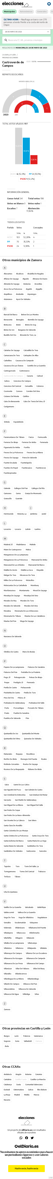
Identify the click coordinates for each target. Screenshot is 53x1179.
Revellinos (30, 754)
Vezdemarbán (20, 923)
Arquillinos (8, 294)
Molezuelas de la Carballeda (15, 585)
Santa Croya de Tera (40, 836)
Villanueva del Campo (35, 963)
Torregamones (10, 871)
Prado (6, 713)
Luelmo (38, 529)
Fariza (31, 437)
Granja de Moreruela (33, 493)
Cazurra (30, 376)
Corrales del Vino (33, 391)
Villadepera (8, 933)
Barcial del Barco (10, 315)
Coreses (19, 391)
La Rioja (7, 1095)
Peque (6, 682)
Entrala (7, 422)
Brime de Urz (9, 330)
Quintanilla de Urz (11, 733)
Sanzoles (43, 851)
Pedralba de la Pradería (30, 672)
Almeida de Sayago (12, 284)
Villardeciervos (21, 974)
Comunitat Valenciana (34, 1084)
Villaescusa (21, 933)
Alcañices (20, 274)
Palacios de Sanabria (36, 667)
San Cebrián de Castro (33, 790)
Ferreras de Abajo (11, 442)
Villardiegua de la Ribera (14, 979)
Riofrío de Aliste (10, 759)
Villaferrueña (34, 933)
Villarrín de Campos (11, 984)
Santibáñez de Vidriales (13, 851)
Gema (18, 493)
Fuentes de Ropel (11, 468)
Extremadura (19, 1090)
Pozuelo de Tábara (35, 708)
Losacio (18, 529)
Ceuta (18, 1084)
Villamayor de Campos (13, 953)
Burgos (7, 1036)
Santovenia (30, 851)
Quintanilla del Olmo (12, 739)
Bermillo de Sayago (36, 320)
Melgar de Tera (10, 575)
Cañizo (7, 381)
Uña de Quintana (10, 892)
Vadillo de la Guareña (12, 907)
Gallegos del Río (38, 488)
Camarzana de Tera (12, 355)
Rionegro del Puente (29, 759)
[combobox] (28, 40)
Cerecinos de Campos (22, 381)
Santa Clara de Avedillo (13, 825)
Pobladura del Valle (36, 703)
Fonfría (27, 447)
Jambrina (33, 514)
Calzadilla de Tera (31, 350)
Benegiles (20, 320)
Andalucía (8, 1074)
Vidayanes (34, 923)
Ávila (7, 1046)
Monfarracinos (10, 590)
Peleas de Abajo (35, 677)
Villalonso (19, 948)
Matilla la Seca (27, 570)
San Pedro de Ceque (12, 810)
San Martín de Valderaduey (25, 800)
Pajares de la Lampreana (14, 667)
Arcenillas (38, 284)
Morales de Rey (10, 601)
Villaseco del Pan (30, 984)
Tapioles (7, 866)
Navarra (7, 1100)
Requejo (19, 754)
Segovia (7, 1041)
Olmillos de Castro (11, 652)
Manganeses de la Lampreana (16, 555)
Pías (27, 718)
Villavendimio (9, 989)
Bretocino (8, 325)
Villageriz (19, 938)
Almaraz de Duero (40, 279)
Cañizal (40, 376)
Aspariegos (31, 294)
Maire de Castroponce (12, 550)
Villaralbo (7, 974)
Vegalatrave (42, 917)
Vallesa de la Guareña (26, 912)
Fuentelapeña (26, 463)
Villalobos (8, 948)
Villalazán (30, 938)
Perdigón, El (18, 682)
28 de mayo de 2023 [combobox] (13, 32)
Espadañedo (18, 422)
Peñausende (26, 688)
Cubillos (26, 396)
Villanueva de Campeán (35, 958)
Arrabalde (20, 294)
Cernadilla (29, 386)
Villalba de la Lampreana (14, 943)
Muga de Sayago (27, 621)
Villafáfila (7, 938)
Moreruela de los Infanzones (26, 611)
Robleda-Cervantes (11, 764)
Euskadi (7, 1090)
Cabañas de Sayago (12, 350)
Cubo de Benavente (12, 401)
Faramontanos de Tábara (14, 437)
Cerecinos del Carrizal (12, 386)
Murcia (36, 1095)
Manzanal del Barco (36, 565)
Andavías (27, 284)
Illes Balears (42, 1090)
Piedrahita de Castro (12, 693)
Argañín (29, 289)
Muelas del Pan (10, 621)
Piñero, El (21, 698)
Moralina (7, 611)
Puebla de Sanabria (21, 713)
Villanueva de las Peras (13, 963)
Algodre (26, 279)
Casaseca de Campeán (25, 361)
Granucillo (8, 498)
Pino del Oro (9, 698)
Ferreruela (44, 442)
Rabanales (8, 754)
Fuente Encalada (10, 463)
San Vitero (32, 820)
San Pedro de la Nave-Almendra (17, 815)
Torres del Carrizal (27, 871)
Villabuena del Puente (37, 928)
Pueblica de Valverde (12, 718)
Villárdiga (26, 994)
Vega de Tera (9, 917)
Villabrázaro (20, 928)
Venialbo (7, 923)
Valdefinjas (41, 907)
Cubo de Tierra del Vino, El (34, 401)
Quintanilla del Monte (30, 733)
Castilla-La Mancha (38, 1079)
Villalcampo (32, 943)
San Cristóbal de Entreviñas (15, 795)
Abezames (8, 274)
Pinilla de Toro (30, 693)
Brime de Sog (30, 325)
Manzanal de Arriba (39, 560)
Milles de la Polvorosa (13, 580)
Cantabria (7, 1079)
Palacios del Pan (10, 672)
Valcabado (29, 907)
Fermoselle (42, 437)
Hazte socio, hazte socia (26, 1168)
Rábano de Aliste (35, 769)
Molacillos (30, 580)
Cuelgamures (9, 406)
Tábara (17, 877)
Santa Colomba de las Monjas (16, 831)
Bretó (18, 325)
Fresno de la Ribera (35, 452)
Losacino (7, 529)
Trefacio (7, 877)
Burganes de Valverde (27, 330)
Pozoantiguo (19, 708)
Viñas (37, 994)
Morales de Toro (27, 601)
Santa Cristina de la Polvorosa (16, 836)
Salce (7, 785)
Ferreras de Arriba (29, 442)
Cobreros (40, 386)
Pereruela (30, 682)
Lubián (28, 529)
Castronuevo (24, 371)
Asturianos (8, 299)
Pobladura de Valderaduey (14, 703)
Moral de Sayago (40, 590)
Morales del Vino (31, 606)
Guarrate (19, 498)
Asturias (28, 1074)
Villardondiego (33, 979)
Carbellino (8, 361)
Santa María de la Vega (36, 841)
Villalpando (31, 948)
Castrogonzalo (10, 371)
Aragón (18, 1074)
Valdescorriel (9, 912)
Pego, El (7, 677)
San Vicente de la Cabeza (14, 820)
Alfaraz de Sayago (11, 279)
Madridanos (21, 544)
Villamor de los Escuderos (36, 953)
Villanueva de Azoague (13, 958)
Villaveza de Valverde (27, 989)
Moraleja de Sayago (12, 596)
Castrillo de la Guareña (36, 366)
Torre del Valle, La (31, 866)
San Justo (7, 800)
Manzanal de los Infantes (14, 565)
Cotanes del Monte (11, 396)
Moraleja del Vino (31, 596)
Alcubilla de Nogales (35, 274)
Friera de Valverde (29, 458)
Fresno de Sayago (11, 458)
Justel (44, 514)
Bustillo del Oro (10, 335)
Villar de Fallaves (22, 969)
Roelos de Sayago (30, 764)
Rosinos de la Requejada (14, 769)
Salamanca (38, 1036)
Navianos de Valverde (12, 636)
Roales (44, 759)
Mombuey (35, 585)
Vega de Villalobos (26, 917)
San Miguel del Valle (35, 805)
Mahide (33, 544)
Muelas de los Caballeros (35, 616)
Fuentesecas (41, 468)
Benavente (8, 320)
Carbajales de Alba (30, 355)
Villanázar (8, 969)
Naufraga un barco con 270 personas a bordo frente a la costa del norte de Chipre (26, 22)
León (17, 1036)
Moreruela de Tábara (12, 616)
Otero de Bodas (28, 652)
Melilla (26, 1095)
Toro (18, 866)
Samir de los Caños (21, 785)
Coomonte (8, 391)
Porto (7, 708)
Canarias (38, 1074)
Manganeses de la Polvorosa (16, 560)
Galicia (30, 1090)
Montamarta (24, 590)
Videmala (7, 928)
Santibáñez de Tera (35, 846)
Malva (28, 550)
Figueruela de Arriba (12, 447)
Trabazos (42, 871)
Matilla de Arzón (10, 570)
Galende (7, 488)
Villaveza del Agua (11, 994)
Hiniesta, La (21, 514)
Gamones (7, 493)
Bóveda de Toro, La (28, 335)
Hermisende (8, 514)
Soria (17, 1041)
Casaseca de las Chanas (13, 366)
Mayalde (40, 570)
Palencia (26, 1036)
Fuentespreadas (10, 473)
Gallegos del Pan (21, 488)
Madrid (17, 1095)
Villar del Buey (39, 969)
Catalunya (8, 1084)
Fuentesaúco (27, 468)
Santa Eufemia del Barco (14, 841)
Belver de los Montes (30, 315)
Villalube (43, 948)
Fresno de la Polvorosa (13, 452)
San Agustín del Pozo (12, 790)
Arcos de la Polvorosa (13, 289)
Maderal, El (8, 544)
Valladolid (28, 1041)
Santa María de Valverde (13, 846)
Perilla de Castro (10, 688)
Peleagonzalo (19, 677)
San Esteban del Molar (38, 795)
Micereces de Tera (27, 575)
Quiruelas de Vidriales (32, 739)
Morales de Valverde (12, 606)
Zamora (7, 1009)
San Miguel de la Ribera (13, 805)
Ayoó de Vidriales (23, 299)
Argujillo (39, 289)
